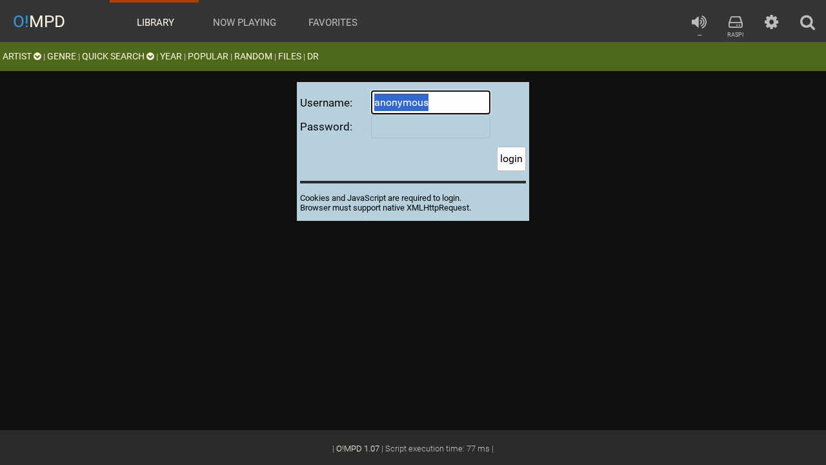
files (289, 56)
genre (61, 56)
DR (313, 56)
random (253, 56)
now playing (243, 22)
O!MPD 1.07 (357, 448)
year (171, 56)
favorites (332, 22)
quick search (114, 56)
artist (18, 56)
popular (208, 56)
